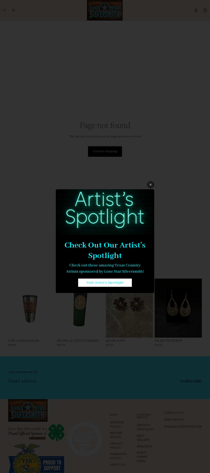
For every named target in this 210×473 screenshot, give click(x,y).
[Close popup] (150, 184)
